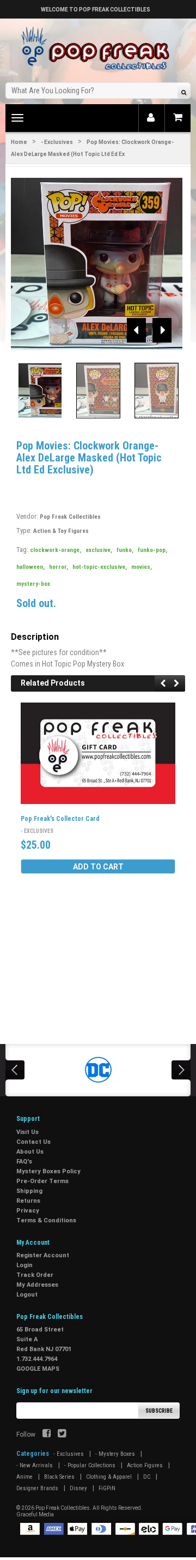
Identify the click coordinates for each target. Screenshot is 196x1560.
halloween (30, 567)
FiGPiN (107, 1488)
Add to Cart (98, 866)
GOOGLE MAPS (37, 1368)
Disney (78, 1488)
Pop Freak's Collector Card (60, 819)
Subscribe (159, 1411)
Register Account (42, 1255)
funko (125, 550)
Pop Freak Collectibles (70, 516)
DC (146, 1476)
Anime (24, 1476)
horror (58, 567)
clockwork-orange (55, 550)
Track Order (34, 1275)
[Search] (183, 92)
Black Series (59, 1476)
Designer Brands (37, 1488)
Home (19, 142)
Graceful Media (35, 1514)
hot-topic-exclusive (99, 567)
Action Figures (145, 1465)
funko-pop (152, 550)
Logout (27, 1294)
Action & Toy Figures (61, 531)
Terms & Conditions (46, 1220)
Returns (28, 1200)
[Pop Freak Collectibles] (98, 49)
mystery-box (33, 583)
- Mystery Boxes (115, 1453)
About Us (30, 1151)
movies (141, 567)
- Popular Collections (89, 1465)
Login (24, 1265)
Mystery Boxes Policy (48, 1171)
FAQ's (24, 1161)
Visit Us (27, 1132)
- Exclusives (57, 142)
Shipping (29, 1191)
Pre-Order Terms (42, 1181)
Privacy (27, 1210)
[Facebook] (46, 1434)
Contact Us (33, 1141)
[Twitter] (62, 1434)
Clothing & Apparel (109, 1476)
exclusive (98, 550)
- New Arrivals (34, 1465)
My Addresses (37, 1284)
